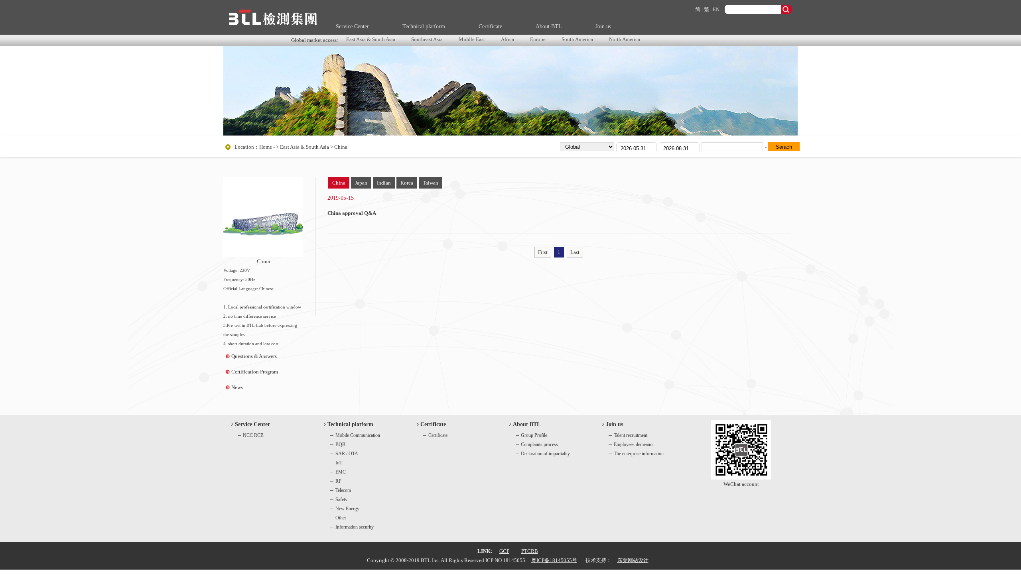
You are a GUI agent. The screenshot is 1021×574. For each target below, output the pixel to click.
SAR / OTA (346, 453)
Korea (406, 183)
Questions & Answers (254, 356)
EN (716, 9)
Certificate (490, 26)
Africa (507, 39)
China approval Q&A (351, 213)
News (237, 387)
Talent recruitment (630, 435)
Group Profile (534, 435)
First (543, 252)
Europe (538, 39)
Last (574, 252)
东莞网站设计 (632, 560)
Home (265, 147)
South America (577, 39)
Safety (341, 499)
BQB (340, 444)
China (338, 183)
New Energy (347, 508)
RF (338, 481)
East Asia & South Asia (370, 39)
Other (340, 518)
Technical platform (423, 26)
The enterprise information (639, 453)
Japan (361, 183)
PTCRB (529, 551)
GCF (504, 551)
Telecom (343, 490)
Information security (354, 527)
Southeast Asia (427, 39)
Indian (384, 183)
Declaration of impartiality (545, 453)
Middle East (472, 39)
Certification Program (254, 372)
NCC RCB (253, 435)
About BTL (549, 26)
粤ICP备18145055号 (554, 560)
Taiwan (430, 183)
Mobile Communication (357, 435)
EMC (340, 472)
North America (624, 39)
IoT (338, 463)
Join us (603, 26)
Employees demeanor (634, 444)
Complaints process (539, 444)
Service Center (352, 26)
